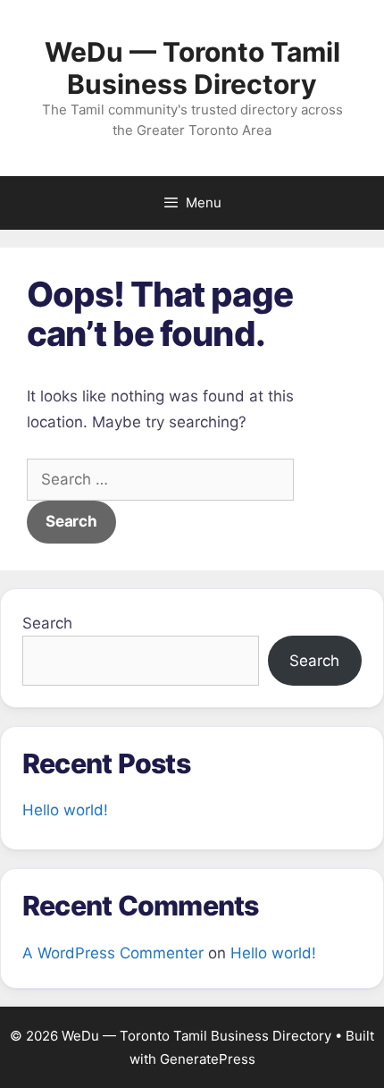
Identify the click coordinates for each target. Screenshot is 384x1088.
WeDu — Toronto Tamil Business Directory (192, 68)
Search (47, 623)
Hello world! (65, 810)
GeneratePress (207, 1058)
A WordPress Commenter (113, 953)
